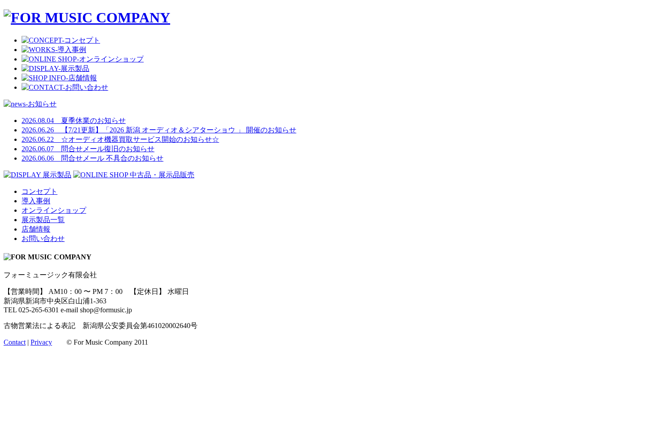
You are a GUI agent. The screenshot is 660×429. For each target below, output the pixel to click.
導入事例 (36, 201)
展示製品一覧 (43, 219)
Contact (15, 342)
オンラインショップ (54, 210)
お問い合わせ (43, 238)
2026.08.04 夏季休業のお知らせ (74, 120)
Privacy (41, 342)
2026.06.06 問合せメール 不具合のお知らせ (92, 158)
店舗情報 (36, 229)
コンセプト (39, 191)
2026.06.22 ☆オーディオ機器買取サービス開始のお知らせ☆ (120, 139)
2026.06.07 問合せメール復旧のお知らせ (88, 149)
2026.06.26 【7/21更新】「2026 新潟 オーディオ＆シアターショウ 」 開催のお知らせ (159, 130)
